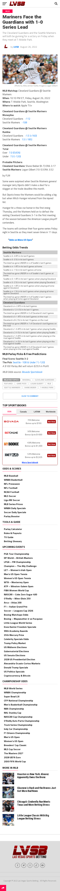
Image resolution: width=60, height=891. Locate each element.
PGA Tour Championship (16, 554)
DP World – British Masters (18, 558)
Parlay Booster (12, 516)
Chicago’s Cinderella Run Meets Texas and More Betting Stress (33, 803)
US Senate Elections (14, 655)
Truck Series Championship (18, 725)
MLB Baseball (11, 475)
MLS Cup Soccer (12, 749)
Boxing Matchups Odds (16, 614)
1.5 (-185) (27, 139)
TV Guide (8, 537)
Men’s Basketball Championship (20, 704)
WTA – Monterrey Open (16, 582)
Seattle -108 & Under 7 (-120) (29, 362)
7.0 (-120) (15, 156)
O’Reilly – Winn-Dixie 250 (17, 598)
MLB (49, 383)
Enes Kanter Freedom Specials (20, 627)
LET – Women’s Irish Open (18, 570)
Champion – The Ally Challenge (20, 566)
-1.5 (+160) (31, 136)
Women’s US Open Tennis (17, 578)
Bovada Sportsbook (32, 372)
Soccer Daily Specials (15, 512)
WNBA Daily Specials (15, 508)
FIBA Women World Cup (16, 590)
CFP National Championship (18, 700)
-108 (24, 122)
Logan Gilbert (37, 383)
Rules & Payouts (12, 533)
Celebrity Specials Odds (16, 639)
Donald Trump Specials (16, 667)
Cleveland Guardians (44, 379)
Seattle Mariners (12, 387)
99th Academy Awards (16, 631)
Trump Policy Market (15, 643)
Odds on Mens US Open (20, 239)
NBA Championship (14, 708)
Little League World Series (18, 623)
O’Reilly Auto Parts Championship (21, 721)
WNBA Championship (15, 692)
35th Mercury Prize (14, 635)
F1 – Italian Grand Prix (15, 606)
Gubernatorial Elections (16, 651)
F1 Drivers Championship (17, 733)
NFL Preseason (12, 484)
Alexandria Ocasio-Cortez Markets (22, 663)
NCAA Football (11, 492)
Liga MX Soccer (12, 500)
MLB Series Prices (13, 504)
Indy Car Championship (16, 729)
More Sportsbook (30, 462)
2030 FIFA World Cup (15, 761)
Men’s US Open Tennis (15, 574)
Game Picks (22, 383)
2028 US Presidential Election (19, 659)
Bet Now (51, 421)
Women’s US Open (13, 741)
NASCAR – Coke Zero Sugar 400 (20, 594)
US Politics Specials (14, 671)
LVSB (16, 47)
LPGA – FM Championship (17, 562)
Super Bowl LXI (11, 696)
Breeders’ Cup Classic (15, 745)
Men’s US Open (12, 737)
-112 (27, 119)
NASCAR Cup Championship (18, 717)
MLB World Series (13, 688)
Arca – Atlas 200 (12, 602)
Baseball (26, 379)
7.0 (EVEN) (14, 153)
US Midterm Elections (15, 647)
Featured (8, 383)
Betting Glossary (13, 541)
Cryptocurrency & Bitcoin (17, 675)
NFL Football (10, 488)
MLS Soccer (10, 496)
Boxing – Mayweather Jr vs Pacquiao (23, 619)
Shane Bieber (30, 387)
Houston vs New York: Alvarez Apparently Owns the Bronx (33, 776)
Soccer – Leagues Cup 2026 (18, 610)
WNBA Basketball (13, 480)
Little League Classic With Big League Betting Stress (33, 817)
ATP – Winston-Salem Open (18, 586)
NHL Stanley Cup (12, 712)
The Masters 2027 (13, 753)
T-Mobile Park (46, 387)
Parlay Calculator (13, 529)
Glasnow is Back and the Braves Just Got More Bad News (36, 789)
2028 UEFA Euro (12, 757)
